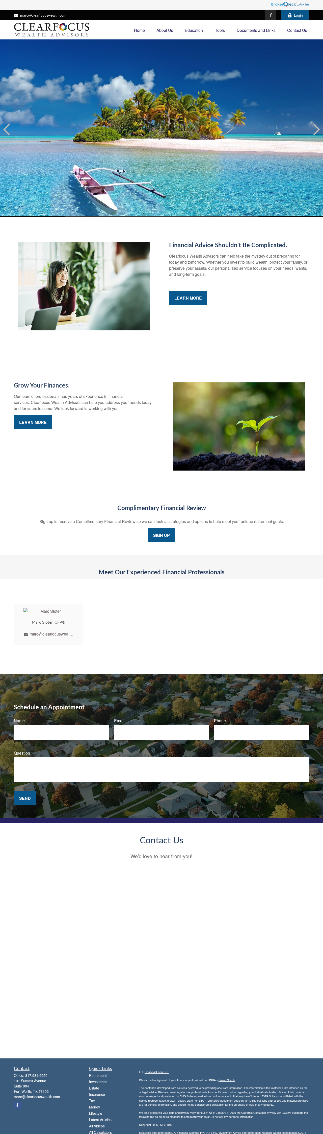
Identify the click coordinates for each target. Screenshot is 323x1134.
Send (25, 798)
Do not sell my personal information (231, 1117)
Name (19, 720)
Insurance (97, 1094)
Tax (92, 1100)
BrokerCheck (227, 1080)
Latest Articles (100, 1119)
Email (119, 720)
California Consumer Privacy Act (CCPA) (266, 1112)
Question (22, 753)
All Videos (97, 1125)
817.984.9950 (36, 1075)
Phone (220, 720)
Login (298, 15)
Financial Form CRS (157, 1072)
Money (94, 1106)
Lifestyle (95, 1113)
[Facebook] (270, 15)
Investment (98, 1081)
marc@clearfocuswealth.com (43, 15)
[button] (139, 30)
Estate (94, 1088)
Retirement (98, 1075)
